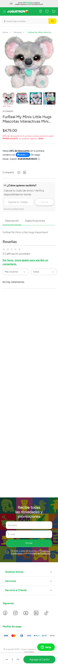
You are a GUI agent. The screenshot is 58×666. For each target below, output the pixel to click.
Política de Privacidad (40, 553)
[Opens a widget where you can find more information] (46, 647)
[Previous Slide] (2, 3)
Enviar (29, 542)
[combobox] (29, 21)
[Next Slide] (55, 3)
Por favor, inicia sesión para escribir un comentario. (25, 262)
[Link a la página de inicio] (5, 32)
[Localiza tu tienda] (41, 11)
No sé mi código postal (14, 208)
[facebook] (19, 172)
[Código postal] (29, 197)
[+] (18, 659)
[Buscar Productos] (52, 21)
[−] (6, 659)
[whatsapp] (25, 172)
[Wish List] (47, 11)
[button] (29, 572)
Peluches (18, 32)
